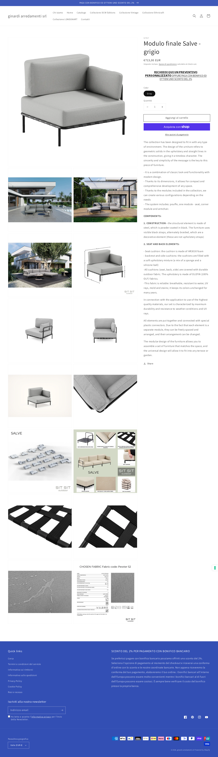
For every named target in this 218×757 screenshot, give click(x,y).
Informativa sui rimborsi (20, 669)
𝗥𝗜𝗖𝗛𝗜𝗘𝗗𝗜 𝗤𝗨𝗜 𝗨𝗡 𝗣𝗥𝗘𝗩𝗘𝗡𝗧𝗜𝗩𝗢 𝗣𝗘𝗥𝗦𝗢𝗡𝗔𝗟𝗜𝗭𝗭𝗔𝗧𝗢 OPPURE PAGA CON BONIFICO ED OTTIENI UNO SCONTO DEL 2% (176, 74)
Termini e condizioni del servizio (24, 664)
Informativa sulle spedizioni (22, 675)
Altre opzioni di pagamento (177, 134)
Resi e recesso (15, 692)
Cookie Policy (15, 686)
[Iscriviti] (61, 710)
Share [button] (150, 363)
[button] (194, 15)
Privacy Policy (15, 681)
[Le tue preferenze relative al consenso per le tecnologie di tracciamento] (215, 568)
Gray (149, 93)
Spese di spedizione (168, 64)
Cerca (11, 658)
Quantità (148, 100)
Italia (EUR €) (17, 745)
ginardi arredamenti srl (185, 750)
